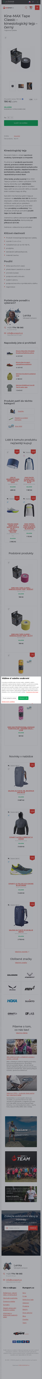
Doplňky (25, 1319)
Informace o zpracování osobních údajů (10, 1315)
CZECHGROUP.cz (23, 1365)
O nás (25, 1296)
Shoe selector (27, 1313)
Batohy (25, 1309)
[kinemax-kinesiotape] (21, 86)
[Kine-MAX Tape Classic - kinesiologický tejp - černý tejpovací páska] (12, 86)
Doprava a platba (9, 1301)
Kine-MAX (17, 136)
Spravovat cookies (8, 702)
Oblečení (26, 1303)
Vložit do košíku (21, 123)
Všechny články (22, 1033)
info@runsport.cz (15, 333)
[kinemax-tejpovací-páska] (29, 86)
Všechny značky (21, 963)
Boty (24, 1293)
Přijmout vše (23, 698)
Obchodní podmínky (10, 1298)
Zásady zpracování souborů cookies (9, 1309)
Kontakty (6, 1305)
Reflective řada (28, 1300)
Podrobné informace (32, 692)
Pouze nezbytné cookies (9, 698)
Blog (24, 1316)
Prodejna (26, 1306)
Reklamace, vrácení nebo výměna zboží (10, 1294)
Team (25, 1323)
